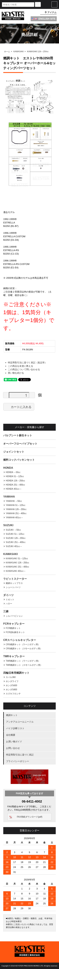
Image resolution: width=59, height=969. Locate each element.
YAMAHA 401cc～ (14, 517)
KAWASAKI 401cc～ (16, 571)
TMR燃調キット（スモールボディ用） (24, 665)
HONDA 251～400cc (15, 485)
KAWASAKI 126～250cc (38, 51)
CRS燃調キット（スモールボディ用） (24, 648)
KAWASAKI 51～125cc (17, 558)
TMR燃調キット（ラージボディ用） (23, 661)
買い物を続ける (16, 373)
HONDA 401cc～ (14, 489)
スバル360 (11, 677)
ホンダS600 (11, 685)
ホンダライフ (12, 681)
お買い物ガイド (14, 741)
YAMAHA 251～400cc (16, 513)
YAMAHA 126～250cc (16, 509)
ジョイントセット (13, 451)
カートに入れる (21, 406)
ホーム (7, 51)
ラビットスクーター (15, 578)
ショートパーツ (13, 587)
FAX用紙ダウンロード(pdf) (29, 817)
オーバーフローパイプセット (20, 443)
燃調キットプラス (14, 583)
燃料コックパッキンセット (19, 459)
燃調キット (12, 715)
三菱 (6, 611)
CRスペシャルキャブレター (19, 640)
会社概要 (10, 735)
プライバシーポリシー (17, 761)
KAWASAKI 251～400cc (17, 566)
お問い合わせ (13, 748)
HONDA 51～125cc (15, 476)
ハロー (9, 603)
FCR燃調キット (13, 628)
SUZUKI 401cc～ (14, 546)
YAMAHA (9, 496)
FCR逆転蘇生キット (15, 632)
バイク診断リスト (15, 728)
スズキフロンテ (13, 693)
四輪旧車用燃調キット (16, 672)
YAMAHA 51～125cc (15, 505)
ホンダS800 (11, 689)
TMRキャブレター (14, 656)
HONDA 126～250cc (15, 480)
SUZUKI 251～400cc (16, 542)
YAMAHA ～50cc (14, 501)
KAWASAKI (18, 51)
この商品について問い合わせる (24, 369)
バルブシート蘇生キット (17, 435)
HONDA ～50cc (13, 472)
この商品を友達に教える (20, 366)
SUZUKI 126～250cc (16, 538)
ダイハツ (8, 595)
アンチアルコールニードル (20, 721)
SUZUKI (8, 525)
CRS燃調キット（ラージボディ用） (23, 644)
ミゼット (10, 599)
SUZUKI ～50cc (13, 530)
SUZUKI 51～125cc (15, 534)
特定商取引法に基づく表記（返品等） (27, 362)
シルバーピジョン (14, 616)
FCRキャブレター (14, 623)
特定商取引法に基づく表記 (20, 754)
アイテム (51, 12)
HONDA (8, 467)
